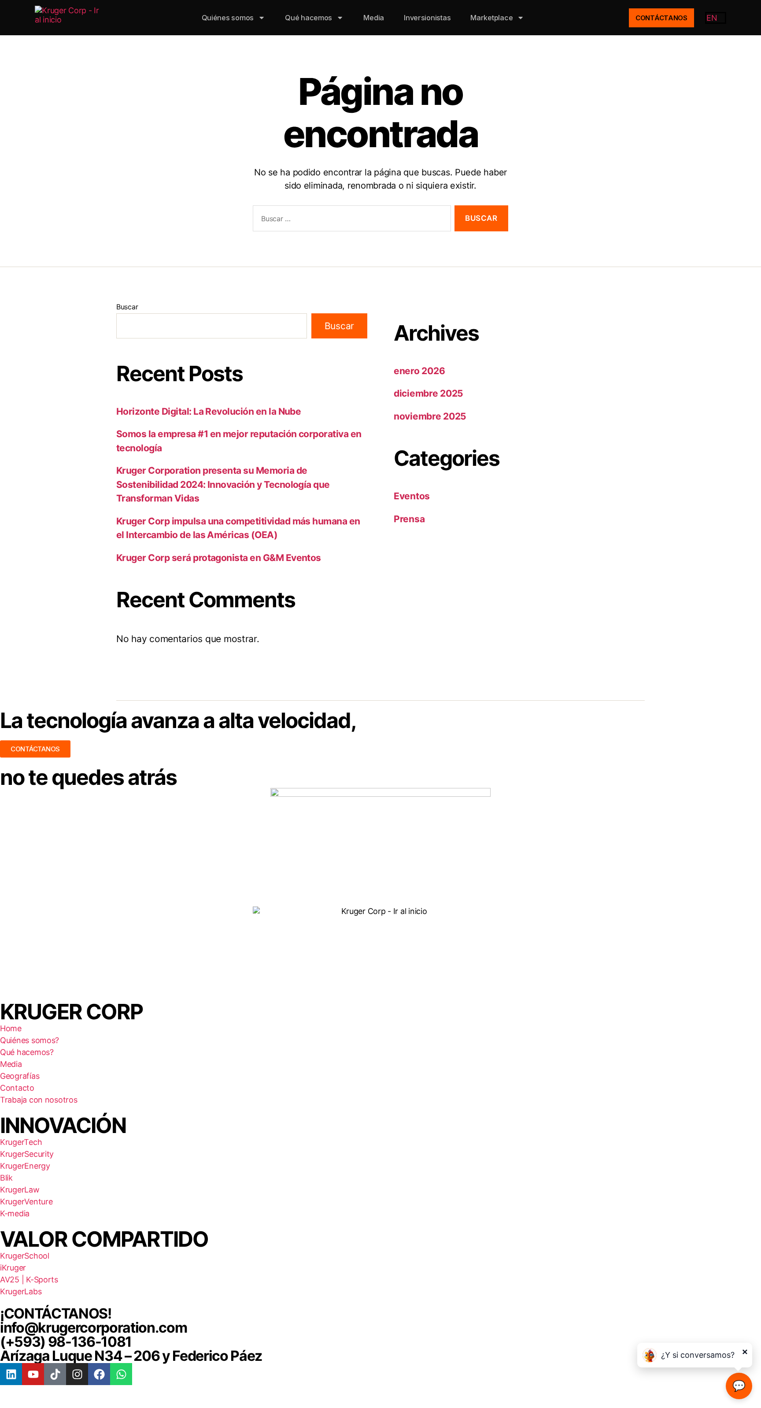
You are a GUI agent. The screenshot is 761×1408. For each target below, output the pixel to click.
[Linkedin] (11, 1374)
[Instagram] (77, 1374)
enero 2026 (419, 370)
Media (373, 17)
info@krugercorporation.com (93, 1327)
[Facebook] (99, 1374)
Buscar (127, 306)
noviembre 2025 (430, 416)
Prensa (409, 518)
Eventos (412, 496)
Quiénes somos (228, 17)
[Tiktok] (55, 1374)
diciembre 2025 (428, 393)
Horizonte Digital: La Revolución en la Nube (208, 411)
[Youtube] (33, 1374)
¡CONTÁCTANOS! (55, 1313)
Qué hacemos (308, 17)
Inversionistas (427, 17)
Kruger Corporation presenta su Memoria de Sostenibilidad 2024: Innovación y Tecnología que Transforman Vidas (223, 484)
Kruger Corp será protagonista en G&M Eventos (218, 557)
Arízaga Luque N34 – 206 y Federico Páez (131, 1355)
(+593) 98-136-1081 (66, 1341)
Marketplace (491, 17)
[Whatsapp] (121, 1374)
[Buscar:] (350, 220)
